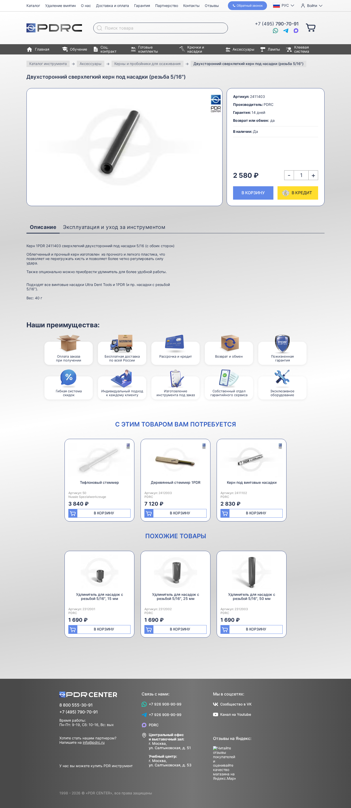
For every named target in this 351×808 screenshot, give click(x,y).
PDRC (154, 725)
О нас (86, 5)
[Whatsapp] (275, 30)
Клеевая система (301, 49)
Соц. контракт (108, 49)
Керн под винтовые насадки (251, 482)
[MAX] (296, 30)
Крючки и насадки (195, 49)
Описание (43, 227)
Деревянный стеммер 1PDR (175, 482)
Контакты (191, 5)
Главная (42, 49)
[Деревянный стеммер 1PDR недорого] (175, 461)
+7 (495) (277, 23)
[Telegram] (286, 30)
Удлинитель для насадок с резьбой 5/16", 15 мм (99, 596)
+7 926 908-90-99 (165, 704)
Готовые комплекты (148, 49)
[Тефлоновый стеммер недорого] (99, 461)
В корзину (253, 192)
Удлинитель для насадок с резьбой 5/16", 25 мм (175, 596)
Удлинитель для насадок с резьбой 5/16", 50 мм (251, 596)
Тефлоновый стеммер (99, 482)
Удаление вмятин (60, 5)
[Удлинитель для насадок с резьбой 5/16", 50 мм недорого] (251, 573)
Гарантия (142, 5)
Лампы (274, 49)
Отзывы (212, 5)
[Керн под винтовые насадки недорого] (251, 461)
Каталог (33, 5)
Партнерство (166, 5)
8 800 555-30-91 (76, 705)
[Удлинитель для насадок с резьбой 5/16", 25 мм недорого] (175, 573)
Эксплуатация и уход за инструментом (114, 227)
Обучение (78, 49)
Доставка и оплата (112, 5)
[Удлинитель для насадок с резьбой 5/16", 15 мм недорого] (99, 573)
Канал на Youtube (235, 714)
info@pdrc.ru (94, 742)
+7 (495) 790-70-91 (78, 712)
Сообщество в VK (236, 704)
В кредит (302, 192)
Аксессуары (243, 49)
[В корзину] (311, 27)
